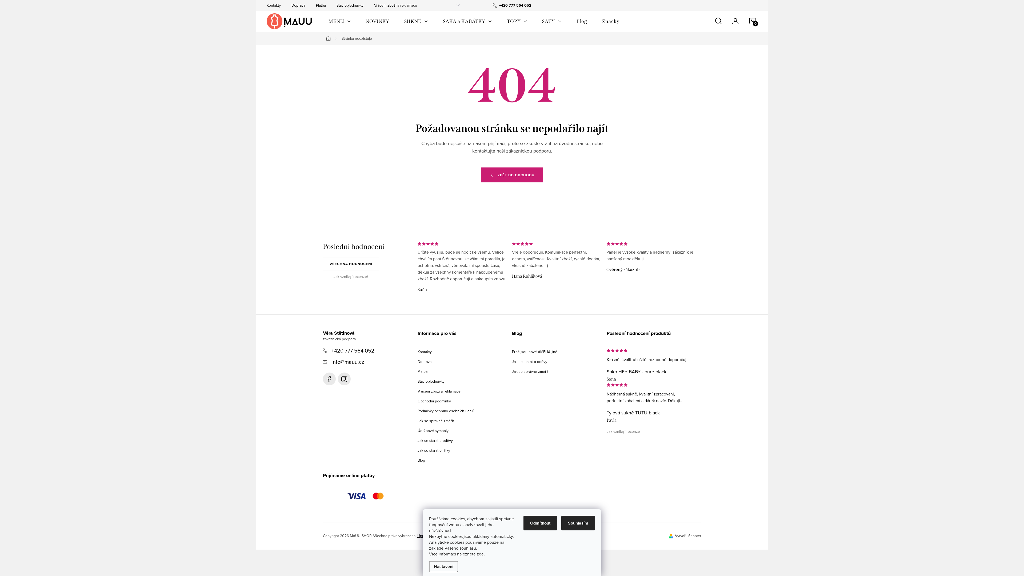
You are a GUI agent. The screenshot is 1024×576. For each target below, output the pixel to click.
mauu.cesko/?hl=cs (344, 379)
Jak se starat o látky (434, 450)
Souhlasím (578, 523)
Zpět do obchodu (516, 175)
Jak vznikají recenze (623, 431)
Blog (421, 460)
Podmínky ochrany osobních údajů (446, 411)
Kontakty (274, 5)
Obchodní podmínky (434, 401)
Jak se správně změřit (436, 420)
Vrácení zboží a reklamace (395, 5)
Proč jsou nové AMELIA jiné (534, 351)
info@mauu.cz (347, 362)
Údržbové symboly (433, 430)
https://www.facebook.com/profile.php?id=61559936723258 (329, 379)
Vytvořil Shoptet (688, 535)
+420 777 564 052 (352, 350)
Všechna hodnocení (351, 263)
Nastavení (443, 566)
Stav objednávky (350, 5)
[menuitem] (339, 21)
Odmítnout (540, 523)
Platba (321, 5)
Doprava (298, 5)
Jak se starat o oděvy (435, 440)
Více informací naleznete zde (456, 554)
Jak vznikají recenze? (351, 276)
